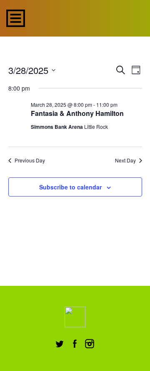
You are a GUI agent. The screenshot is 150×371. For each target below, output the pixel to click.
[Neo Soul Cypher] (84, 17)
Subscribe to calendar (70, 187)
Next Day (125, 160)
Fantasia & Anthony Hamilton (77, 113)
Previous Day (30, 160)
